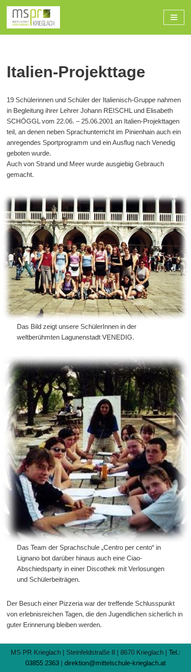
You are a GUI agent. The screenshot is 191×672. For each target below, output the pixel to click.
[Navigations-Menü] (173, 17)
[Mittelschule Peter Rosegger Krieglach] (33, 17)
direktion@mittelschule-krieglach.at (115, 663)
